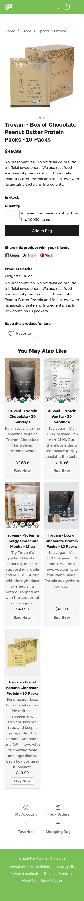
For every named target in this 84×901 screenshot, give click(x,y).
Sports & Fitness (52, 31)
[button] (8, 7)
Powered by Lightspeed (42, 888)
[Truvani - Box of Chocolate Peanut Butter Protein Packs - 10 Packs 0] (42, 76)
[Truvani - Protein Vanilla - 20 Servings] (61, 381)
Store (26, 31)
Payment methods (24, 873)
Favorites (26, 831)
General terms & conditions (29, 867)
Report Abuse (51, 880)
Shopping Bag (58, 831)
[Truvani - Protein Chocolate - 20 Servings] (22, 381)
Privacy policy (65, 867)
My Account (26, 814)
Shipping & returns (58, 873)
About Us (29, 880)
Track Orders (58, 814)
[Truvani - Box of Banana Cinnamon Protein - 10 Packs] (22, 652)
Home (10, 31)
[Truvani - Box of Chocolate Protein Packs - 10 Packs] (61, 505)
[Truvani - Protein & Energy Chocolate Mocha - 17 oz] (22, 505)
